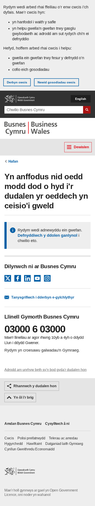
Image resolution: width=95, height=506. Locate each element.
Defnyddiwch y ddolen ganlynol (47, 235)
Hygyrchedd (13, 444)
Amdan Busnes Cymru (23, 423)
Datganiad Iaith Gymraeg (64, 444)
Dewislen (81, 147)
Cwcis (9, 438)
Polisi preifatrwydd (31, 438)
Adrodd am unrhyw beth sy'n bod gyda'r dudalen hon (45, 370)
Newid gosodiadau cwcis (56, 82)
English (80, 99)
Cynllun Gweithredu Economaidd (29, 449)
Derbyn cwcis (17, 82)
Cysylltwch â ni (57, 423)
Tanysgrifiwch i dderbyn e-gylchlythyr (42, 297)
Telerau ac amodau (63, 438)
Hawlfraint (34, 444)
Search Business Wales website (87, 110)
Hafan (13, 161)
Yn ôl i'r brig (23, 397)
